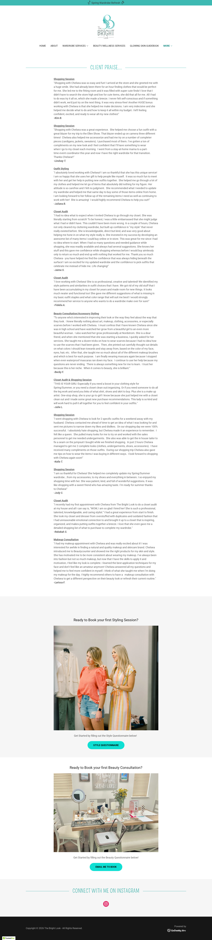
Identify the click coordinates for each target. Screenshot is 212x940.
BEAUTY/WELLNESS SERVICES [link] (109, 45)
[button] (75, 46)
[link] (106, 26)
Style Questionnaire (106, 745)
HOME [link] (42, 45)
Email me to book (106, 867)
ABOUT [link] (54, 45)
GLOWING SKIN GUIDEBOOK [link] (144, 45)
